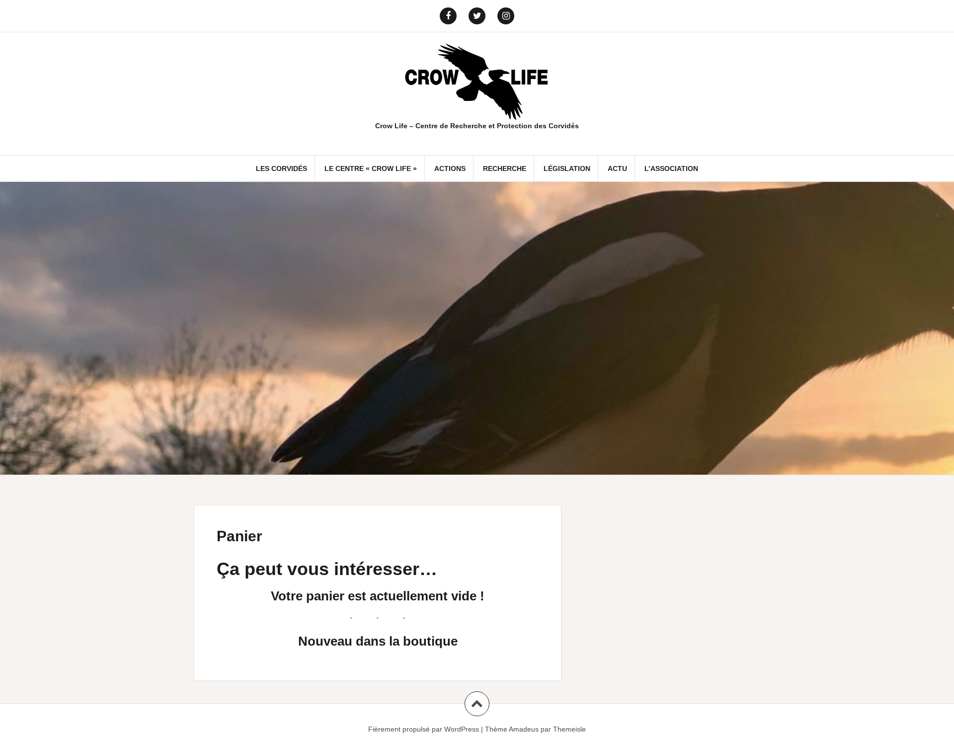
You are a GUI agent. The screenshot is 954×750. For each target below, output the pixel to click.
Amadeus (524, 729)
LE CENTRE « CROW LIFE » (370, 168)
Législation (567, 168)
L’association (671, 168)
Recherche (504, 168)
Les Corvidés (281, 168)
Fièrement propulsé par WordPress (423, 729)
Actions (450, 168)
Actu (617, 168)
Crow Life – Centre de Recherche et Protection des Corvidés (477, 126)
